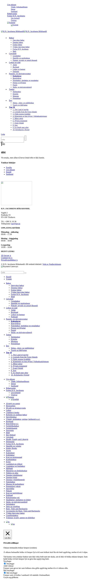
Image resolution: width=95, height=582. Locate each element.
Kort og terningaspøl (14, 457)
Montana (16, 96)
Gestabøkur (17, 56)
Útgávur (14, 395)
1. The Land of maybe (20, 110)
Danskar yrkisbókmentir (15, 480)
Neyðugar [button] (7, 561)
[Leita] (25, 138)
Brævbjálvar (17, 78)
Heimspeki (10, 442)
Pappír (15, 85)
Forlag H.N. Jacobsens (16, 16)
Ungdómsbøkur (12, 515)
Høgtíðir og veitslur (13, 446)
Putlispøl (14, 317)
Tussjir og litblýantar (20, 105)
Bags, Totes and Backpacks (16, 509)
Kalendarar (10, 453)
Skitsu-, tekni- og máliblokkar (23, 103)
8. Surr (15, 125)
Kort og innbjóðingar (14, 493)
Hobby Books (11, 448)
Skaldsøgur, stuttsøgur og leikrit (18, 500)
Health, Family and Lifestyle (17, 439)
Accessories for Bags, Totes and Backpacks (23, 511)
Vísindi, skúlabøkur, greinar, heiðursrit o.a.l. (23, 419)
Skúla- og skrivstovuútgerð (22, 87)
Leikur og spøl (14, 62)
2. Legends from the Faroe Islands (25, 112)
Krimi (8, 462)
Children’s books (12, 412)
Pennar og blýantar (19, 83)
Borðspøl (16, 67)
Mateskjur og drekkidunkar (16, 471)
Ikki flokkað (10, 435)
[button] (3, 134)
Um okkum (11, 5)
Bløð (13, 297)
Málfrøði (9, 468)
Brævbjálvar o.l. (12, 424)
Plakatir (9, 491)
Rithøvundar (11, 388)
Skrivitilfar (10, 489)
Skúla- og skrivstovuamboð (16, 502)
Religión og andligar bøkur (16, 415)
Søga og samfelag (13, 506)
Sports (8, 450)
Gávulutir (12, 53)
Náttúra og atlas (12, 473)
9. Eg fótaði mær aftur (21, 127)
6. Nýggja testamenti (20, 121)
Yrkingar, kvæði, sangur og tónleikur (20, 518)
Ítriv (10, 100)
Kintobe (15, 94)
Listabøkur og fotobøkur (15, 466)
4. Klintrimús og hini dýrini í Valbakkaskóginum (30, 116)
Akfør (15, 65)
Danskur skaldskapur (14, 475)
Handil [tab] (8, 277)
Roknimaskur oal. (13, 497)
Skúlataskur (17, 92)
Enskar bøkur (17, 45)
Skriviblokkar (11, 417)
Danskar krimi (11, 477)
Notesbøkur (10, 482)
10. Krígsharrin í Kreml (21, 130)
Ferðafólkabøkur (12, 426)
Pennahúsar (17, 98)
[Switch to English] (14, 25)
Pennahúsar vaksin (13, 486)
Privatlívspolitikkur (9, 260)
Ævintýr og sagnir (13, 404)
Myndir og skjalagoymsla (16, 408)
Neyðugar (10, 564)
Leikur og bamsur (19, 69)
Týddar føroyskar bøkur (21, 47)
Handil (8, 172)
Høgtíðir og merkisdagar (21, 58)
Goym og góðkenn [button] (10, 577)
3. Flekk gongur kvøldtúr (21, 114)
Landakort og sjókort (14, 464)
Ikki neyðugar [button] (8, 570)
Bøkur (11, 38)
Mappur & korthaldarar (15, 484)
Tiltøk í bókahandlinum (19, 7)
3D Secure (6, 255)
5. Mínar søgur (18, 118)
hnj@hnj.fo (15, 224)
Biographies (10, 406)
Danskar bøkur (18, 42)
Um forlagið (15, 18)
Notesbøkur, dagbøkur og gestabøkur (25, 80)
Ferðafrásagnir (11, 428)
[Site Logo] (24, 31)
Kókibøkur (10, 455)
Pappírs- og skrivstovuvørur (20, 74)
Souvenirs (10, 430)
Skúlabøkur (10, 504)
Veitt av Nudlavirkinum (52, 264)
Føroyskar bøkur (18, 40)
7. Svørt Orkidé (18, 123)
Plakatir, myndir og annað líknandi (25, 60)
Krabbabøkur (11, 459)
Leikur (8, 410)
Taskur (11, 89)
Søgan (13, 9)
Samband (9, 174)
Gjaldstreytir (6, 258)
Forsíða (9, 167)
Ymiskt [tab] (9, 279)
